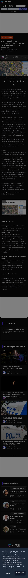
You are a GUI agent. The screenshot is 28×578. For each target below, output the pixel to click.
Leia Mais (14, 568)
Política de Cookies (8, 555)
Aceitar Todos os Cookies (20, 573)
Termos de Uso (14, 553)
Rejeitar (8, 573)
